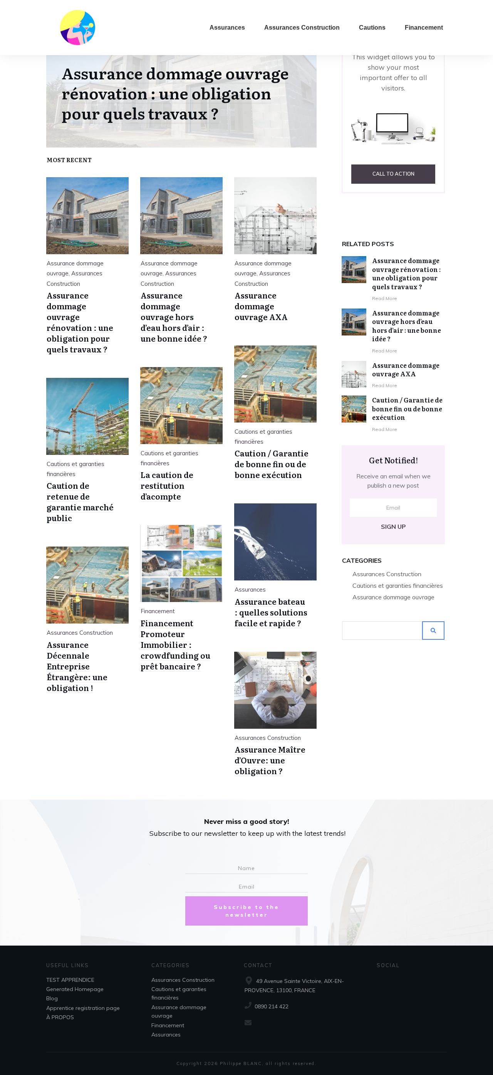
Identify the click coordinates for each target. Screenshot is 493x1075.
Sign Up (393, 526)
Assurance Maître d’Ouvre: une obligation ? (270, 759)
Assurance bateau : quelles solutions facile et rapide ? (271, 612)
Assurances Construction (386, 574)
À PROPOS (60, 1017)
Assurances (250, 589)
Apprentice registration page (83, 1008)
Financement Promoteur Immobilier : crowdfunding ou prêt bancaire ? (175, 644)
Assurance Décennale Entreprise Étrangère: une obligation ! (77, 666)
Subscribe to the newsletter (246, 911)
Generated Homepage (75, 989)
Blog (52, 998)
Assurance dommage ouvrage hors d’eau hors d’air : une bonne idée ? (406, 325)
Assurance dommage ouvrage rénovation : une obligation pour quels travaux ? (406, 273)
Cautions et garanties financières (397, 585)
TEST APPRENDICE (70, 979)
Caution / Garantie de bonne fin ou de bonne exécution (407, 408)
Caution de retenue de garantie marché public (80, 501)
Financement (158, 611)
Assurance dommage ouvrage (393, 597)
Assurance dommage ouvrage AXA (405, 369)
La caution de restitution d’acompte (167, 485)
